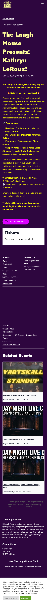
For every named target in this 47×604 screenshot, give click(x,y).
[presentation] (23, 377)
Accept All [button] (25, 598)
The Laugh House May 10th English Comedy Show (34, 504)
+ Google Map (31, 335)
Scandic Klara (8, 328)
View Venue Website (11, 344)
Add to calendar (16, 221)
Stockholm (7, 283)
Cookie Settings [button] (11, 598)
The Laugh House (31, 260)
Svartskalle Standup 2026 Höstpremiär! (19, 395)
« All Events (8, 18)
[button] (42, 4)
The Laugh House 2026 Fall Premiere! (19, 439)
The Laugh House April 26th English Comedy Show (16, 504)
